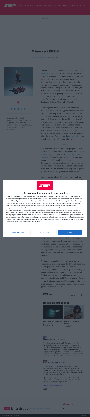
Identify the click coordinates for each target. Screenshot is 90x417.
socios (22, 196)
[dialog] (45, 208)
